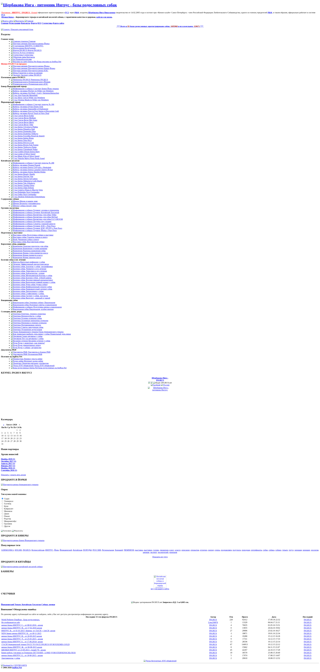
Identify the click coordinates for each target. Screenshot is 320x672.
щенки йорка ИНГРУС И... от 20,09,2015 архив (21, 636)
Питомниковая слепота (31, 325)
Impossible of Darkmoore (38, 109)
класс (171, 550)
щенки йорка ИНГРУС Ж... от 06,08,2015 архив (21, 647)
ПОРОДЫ (87, 550)
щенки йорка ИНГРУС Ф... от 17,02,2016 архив (21, 628)
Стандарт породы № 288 (43, 163)
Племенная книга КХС (38, 84)
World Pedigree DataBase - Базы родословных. (20, 620)
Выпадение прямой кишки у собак (40, 282)
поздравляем (226, 550)
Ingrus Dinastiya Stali (26, 129)
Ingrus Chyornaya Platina (27, 127)
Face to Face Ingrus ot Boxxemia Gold (43, 111)
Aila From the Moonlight (27, 95)
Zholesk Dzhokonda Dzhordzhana (31, 197)
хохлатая (314, 550)
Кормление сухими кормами (34, 248)
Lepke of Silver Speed (26, 154)
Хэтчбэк (7, 504)
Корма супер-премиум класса (35, 253)
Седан (6, 499)
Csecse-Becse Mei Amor (27, 120)
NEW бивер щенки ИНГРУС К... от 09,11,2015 (21, 633)
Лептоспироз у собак (34, 291)
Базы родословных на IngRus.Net (52, 368)
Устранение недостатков (31, 329)
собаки (278, 550)
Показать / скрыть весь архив (13, 475)
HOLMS (18, 550)
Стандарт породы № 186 (43, 104)
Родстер (7, 519)
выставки (148, 550)
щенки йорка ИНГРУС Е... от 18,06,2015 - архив (22, 655)
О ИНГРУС (38, 46)
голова (156, 550)
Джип (6, 514)
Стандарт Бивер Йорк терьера (46, 89)
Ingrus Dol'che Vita (25, 176)
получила (237, 550)
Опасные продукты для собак (35, 246)
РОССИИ (97, 550)
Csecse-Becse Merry (25, 122)
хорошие (306, 550)
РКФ (77, 13)
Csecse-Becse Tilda (25, 125)
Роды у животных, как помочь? (31, 343)
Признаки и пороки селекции (34, 323)
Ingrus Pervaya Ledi (25, 143)
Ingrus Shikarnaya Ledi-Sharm (29, 181)
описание (186, 550)
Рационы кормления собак (34, 251)
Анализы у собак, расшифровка (39, 266)
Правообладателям (23, 59)
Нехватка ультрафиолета (29, 203)
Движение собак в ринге (28, 239)
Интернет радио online (33, 361)
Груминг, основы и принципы (46, 210)
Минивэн (8, 511)
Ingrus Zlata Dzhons (25, 188)
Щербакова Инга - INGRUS (160, 379)
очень (217, 550)
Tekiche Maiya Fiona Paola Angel (31, 158)
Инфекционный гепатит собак (38, 287)
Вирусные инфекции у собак (32, 262)
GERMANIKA (7, 550)
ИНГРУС (49, 550)
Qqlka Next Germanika (26, 194)
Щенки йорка (7, 17)
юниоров (173, 552)
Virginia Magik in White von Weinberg (33, 100)
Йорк (56, 550)
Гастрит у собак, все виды (36, 296)
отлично (203, 550)
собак (265, 550)
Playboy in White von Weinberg (41, 91)
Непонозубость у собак (31, 316)
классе (177, 550)
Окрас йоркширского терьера (51, 332)
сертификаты (256, 550)
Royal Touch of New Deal (38, 113)
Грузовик (8, 524)
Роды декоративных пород (29, 345)
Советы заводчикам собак (32, 327)
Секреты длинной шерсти (44, 224)
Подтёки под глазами (42, 221)
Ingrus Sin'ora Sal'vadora (27, 179)
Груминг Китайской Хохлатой (46, 212)
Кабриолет (8, 509)
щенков (146, 552)
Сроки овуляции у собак (31, 336)
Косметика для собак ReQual (45, 217)
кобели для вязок (104, 17)
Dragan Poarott (34, 165)
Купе (6, 506)
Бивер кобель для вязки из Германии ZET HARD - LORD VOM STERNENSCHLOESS (38, 653)
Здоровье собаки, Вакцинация (42, 302)
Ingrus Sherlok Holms (37, 172)
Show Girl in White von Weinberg (31, 98)
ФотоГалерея (30, 48)
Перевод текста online (32, 359)
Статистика (28, 55)
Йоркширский (66, 550)
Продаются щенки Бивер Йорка (41, 68)
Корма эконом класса (31, 257)
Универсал (8, 501)
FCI (67, 13)
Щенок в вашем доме (28, 201)
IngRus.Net (17, 667)
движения (164, 550)
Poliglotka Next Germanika (28, 192)
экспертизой (163, 552)
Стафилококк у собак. (34, 293)
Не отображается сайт (10, 622)
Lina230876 (213, 622)
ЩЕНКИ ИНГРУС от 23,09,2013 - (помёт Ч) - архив (23, 650)
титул (291, 550)
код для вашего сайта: (160, 589)
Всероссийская (38, 550)
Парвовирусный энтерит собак (38, 289)
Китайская (77, 550)
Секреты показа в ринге (37, 237)
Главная (31, 41)
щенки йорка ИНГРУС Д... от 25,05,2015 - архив (22, 639)
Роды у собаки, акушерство (29, 348)
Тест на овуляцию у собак (32, 339)
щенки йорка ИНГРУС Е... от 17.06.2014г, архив (22, 642)
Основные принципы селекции (34, 320)
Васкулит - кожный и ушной (37, 298)
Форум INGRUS (34, 50)
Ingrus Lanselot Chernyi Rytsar (40, 170)
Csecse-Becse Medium (26, 118)
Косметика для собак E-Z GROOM (48, 219)
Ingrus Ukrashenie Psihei (27, 149)
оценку (211, 550)
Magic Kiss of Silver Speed (28, 156)
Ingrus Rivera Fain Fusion (27, 145)
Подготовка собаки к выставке (39, 235)
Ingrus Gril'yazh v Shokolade (39, 167)
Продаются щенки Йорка (39, 44)
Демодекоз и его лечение (36, 271)
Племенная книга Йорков (39, 82)
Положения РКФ (34, 354)
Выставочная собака (35, 242)
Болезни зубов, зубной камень (38, 278)
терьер (285, 550)
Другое (7, 526)
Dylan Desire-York (35, 107)
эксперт (153, 552)
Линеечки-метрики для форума (35, 363)
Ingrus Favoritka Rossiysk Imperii (30, 136)
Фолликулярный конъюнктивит (39, 280)
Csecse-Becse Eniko (25, 116)
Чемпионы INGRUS (39, 80)
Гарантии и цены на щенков (30, 73)
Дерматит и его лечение (35, 269)
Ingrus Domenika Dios (26, 131)
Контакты (30, 57)
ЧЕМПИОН (129, 550)
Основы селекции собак (31, 318)
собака (271, 550)
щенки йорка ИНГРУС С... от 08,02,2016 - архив (22, 625)
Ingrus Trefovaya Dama (26, 147)
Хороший (119, 550)
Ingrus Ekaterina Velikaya (27, 134)
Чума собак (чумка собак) (36, 284)
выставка (139, 550)
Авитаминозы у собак (10, 658)
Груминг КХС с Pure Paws (44, 226)
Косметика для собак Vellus (44, 215)
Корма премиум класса (32, 255)
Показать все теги (160, 557)
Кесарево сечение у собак (39, 341)
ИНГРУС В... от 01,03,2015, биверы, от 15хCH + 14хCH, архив (28, 631)
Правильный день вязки (60, 334)
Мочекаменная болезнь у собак (38, 275)
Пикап (7, 516)
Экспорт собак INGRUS (30, 75)
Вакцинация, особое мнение (41, 309)
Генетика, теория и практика (33, 314)
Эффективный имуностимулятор (34, 264)
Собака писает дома (27, 206)
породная (246, 550)
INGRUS (26, 550)
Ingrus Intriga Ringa (25, 138)
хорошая (298, 550)
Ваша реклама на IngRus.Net (48, 62)
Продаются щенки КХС (38, 71)
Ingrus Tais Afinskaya (26, 183)
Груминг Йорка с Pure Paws (45, 230)
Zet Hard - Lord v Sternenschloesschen (43, 93)
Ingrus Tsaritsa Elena (25, 185)
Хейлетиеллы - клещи (34, 273)
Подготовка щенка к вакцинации (47, 307)
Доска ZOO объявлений (44, 366)
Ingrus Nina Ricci (24, 140)
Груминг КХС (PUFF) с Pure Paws (47, 228)
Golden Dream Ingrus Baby (28, 152)
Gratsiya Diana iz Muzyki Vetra (30, 190)
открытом (195, 550)
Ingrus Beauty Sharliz (26, 174)
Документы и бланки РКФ (38, 352)
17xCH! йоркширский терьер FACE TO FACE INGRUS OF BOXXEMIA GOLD (35, 644)
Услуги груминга (26, 53)
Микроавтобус (10, 521)
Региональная (108, 550)
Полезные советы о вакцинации (43, 305)
